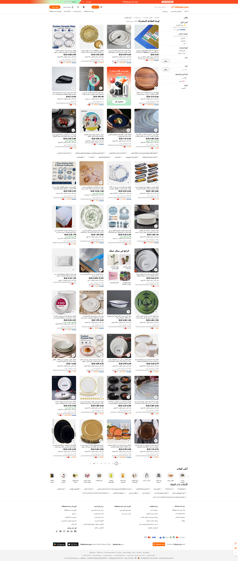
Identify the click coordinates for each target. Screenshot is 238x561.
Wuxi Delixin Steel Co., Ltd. (96, 284)
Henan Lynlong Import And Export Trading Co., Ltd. (146, 284)
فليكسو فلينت (80, 157)
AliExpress (92, 552)
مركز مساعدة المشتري (97, 510)
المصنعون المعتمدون (125, 510)
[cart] (77, 7)
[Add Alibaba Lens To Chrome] (159, 544)
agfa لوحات (117, 157)
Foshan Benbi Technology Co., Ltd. (66, 103)
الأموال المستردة (99, 520)
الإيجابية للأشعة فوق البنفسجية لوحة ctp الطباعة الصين (143, 153)
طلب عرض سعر (126, 513)
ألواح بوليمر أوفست (74, 489)
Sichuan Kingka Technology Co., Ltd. (148, 197)
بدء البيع (74, 513)
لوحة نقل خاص (145, 493)
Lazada (119, 552)
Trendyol (138, 552)
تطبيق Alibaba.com (86, 544)
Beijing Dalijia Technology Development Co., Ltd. (64, 242)
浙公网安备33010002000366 (149, 558)
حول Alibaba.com (180, 506)
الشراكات (73, 524)
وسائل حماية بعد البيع (152, 520)
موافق (165, 61)
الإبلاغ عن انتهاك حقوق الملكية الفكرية (93, 524)
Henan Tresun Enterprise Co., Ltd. (121, 61)
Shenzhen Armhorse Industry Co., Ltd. (93, 326)
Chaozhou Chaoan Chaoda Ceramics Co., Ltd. (64, 282)
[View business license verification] (136, 558)
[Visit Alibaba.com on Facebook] (75, 531)
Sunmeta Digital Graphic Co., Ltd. (94, 142)
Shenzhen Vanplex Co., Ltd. (96, 103)
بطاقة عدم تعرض (133, 493)
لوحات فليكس (60, 489)
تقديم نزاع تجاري (99, 517)
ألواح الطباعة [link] (127, 17)
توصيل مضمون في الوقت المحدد (149, 517)
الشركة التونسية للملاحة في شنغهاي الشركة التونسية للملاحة (89, 153)
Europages (146, 552)
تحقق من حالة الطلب (70, 517)
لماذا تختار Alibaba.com (178, 510)
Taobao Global (127, 552)
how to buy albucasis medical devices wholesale (95, 493)
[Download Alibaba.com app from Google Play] (59, 544)
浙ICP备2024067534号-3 (166, 558)
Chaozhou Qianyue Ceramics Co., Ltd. (148, 241)
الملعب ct (91, 157)
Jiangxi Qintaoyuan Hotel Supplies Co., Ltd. (91, 241)
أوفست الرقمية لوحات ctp (161, 493)
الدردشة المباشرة (99, 513)
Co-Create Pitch (180, 513)
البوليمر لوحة (157, 489)
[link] (235, 543)
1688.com (100, 552)
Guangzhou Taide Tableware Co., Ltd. (65, 146)
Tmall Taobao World (109, 552)
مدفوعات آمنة (154, 510)
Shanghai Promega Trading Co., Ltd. (148, 58)
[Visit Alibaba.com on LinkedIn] (71, 531)
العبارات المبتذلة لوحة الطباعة (149, 157)
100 (94, 463)
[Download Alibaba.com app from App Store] (73, 544)
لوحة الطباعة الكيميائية (104, 157)
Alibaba (157, 17)
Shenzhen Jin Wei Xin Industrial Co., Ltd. (64, 197)
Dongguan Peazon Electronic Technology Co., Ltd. (91, 199)
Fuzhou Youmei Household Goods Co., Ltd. (146, 146)
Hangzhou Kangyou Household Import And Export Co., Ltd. (91, 61)
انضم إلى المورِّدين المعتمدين (68, 520)
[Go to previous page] (120, 463)
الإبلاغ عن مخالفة (99, 528)
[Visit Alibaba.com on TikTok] (57, 531)
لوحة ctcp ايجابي (88, 489)
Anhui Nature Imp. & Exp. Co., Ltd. (66, 328)
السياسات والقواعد (153, 528)
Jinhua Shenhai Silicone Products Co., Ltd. (119, 242)
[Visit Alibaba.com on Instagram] (64, 531)
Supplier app (117, 544)
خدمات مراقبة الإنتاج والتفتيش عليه (148, 524)
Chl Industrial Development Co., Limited (119, 326)
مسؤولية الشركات (180, 517)
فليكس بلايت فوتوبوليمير (131, 157)
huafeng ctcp (168, 489)
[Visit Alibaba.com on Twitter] (68, 531)
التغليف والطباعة (147, 17)
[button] (101, 7)
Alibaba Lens (178, 544)
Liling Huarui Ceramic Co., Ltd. (67, 61)
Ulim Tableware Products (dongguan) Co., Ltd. (119, 145)
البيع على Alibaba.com (70, 510)
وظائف (183, 520)
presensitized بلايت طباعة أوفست (117, 153)
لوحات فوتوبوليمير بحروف (178, 493)
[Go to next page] (90, 463)
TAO (133, 552)
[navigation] (175, 241)
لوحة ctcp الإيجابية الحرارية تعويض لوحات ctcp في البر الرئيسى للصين (113, 489)
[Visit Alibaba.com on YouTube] (60, 531)
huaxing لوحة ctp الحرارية (63, 153)
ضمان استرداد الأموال (152, 513)
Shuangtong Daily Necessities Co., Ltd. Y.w (119, 197)
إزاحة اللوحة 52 (181, 489)
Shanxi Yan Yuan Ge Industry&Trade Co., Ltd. (146, 326)
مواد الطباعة (137, 17)
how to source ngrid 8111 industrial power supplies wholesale (169, 497)
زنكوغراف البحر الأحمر (118, 493)
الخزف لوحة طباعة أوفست (142, 489)
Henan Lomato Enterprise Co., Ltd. (149, 103)
